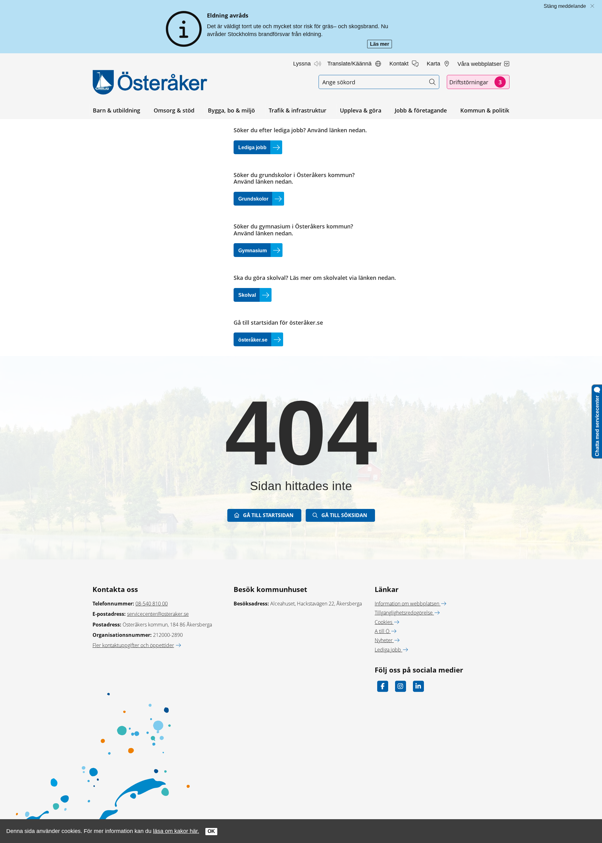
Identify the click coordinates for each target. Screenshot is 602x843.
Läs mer (381, 44)
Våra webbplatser (480, 64)
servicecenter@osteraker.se (158, 613)
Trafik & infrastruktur (297, 110)
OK (211, 831)
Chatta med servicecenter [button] (597, 424)
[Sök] (432, 82)
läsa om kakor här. (176, 831)
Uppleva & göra (360, 110)
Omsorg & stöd (174, 110)
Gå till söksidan (344, 515)
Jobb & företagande (421, 110)
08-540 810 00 (151, 603)
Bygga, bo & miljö (231, 110)
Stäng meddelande (565, 6)
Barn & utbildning (116, 110)
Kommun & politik (484, 110)
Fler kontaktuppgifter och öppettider (133, 645)
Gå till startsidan (268, 515)
